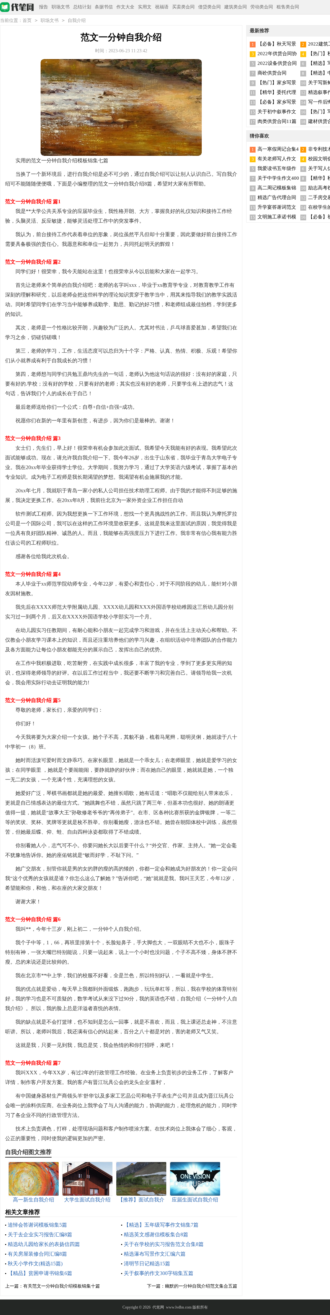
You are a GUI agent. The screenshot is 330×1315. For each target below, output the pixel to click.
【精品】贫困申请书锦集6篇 (40, 1273)
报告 (43, 7)
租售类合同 (288, 7)
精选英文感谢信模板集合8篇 (156, 1234)
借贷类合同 (209, 7)
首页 (27, 20)
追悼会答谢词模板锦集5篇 (37, 1225)
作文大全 (125, 7)
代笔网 (158, 1307)
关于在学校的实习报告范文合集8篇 (164, 1244)
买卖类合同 (183, 7)
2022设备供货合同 (277, 63)
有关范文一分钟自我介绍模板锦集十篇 (61, 1286)
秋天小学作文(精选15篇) (35, 1263)
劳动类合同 (261, 7)
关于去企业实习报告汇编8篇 (40, 1234)
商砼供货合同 (271, 72)
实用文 (144, 7)
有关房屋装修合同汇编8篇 (37, 1254)
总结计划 (82, 7)
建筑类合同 (235, 7)
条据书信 (104, 7)
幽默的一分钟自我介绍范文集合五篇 (201, 1286)
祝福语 (162, 7)
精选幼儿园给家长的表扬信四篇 (44, 1244)
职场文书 (61, 7)
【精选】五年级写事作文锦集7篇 (161, 1225)
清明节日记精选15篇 (147, 1263)
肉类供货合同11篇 (276, 121)
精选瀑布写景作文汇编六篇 (155, 1254)
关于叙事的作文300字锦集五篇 (158, 1273)
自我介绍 (77, 20)
